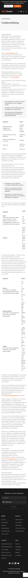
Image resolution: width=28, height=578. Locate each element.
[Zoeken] (19, 11)
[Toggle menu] (26, 11)
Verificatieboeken (19, 531)
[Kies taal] (21, 11)
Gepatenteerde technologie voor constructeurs (5, 531)
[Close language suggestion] (23, 6)
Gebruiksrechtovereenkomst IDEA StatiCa (6, 545)
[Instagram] (12, 563)
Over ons (3, 519)
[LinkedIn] (15, 563)
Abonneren (14, 506)
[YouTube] (18, 563)
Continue (17, 6)
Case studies (18, 522)
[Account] (23, 11)
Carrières (3, 525)
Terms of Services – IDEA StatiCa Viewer (6, 554)
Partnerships (4, 522)
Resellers (17, 552)
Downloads (18, 555)
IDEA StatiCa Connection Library (20, 527)
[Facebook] (10, 563)
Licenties (3, 558)
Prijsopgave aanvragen (18, 548)
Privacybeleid (4, 549)
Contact (17, 544)
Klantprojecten (19, 519)
